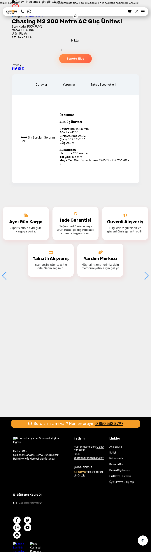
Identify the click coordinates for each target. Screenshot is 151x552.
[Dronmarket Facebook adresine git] (18, 520)
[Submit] (40, 502)
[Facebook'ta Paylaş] (13, 68)
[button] (12, 16)
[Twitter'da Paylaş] (16, 68)
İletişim (113, 452)
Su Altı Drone (34, 16)
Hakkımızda (116, 458)
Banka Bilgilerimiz (119, 470)
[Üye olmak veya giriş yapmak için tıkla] (137, 12)
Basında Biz (116, 464)
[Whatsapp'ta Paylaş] (23, 68)
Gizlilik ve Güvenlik (120, 476)
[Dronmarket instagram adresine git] (18, 528)
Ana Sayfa (115, 446)
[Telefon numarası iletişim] (22, 12)
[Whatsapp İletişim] (29, 11)
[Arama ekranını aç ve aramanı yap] (75, 16)
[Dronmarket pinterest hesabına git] (18, 535)
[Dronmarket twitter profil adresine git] (29, 520)
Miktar (75, 40)
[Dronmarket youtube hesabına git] (29, 528)
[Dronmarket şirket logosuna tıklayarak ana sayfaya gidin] (12, 13)
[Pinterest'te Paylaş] (20, 68)
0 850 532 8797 (109, 423)
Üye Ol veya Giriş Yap (121, 482)
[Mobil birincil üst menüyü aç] (143, 12)
